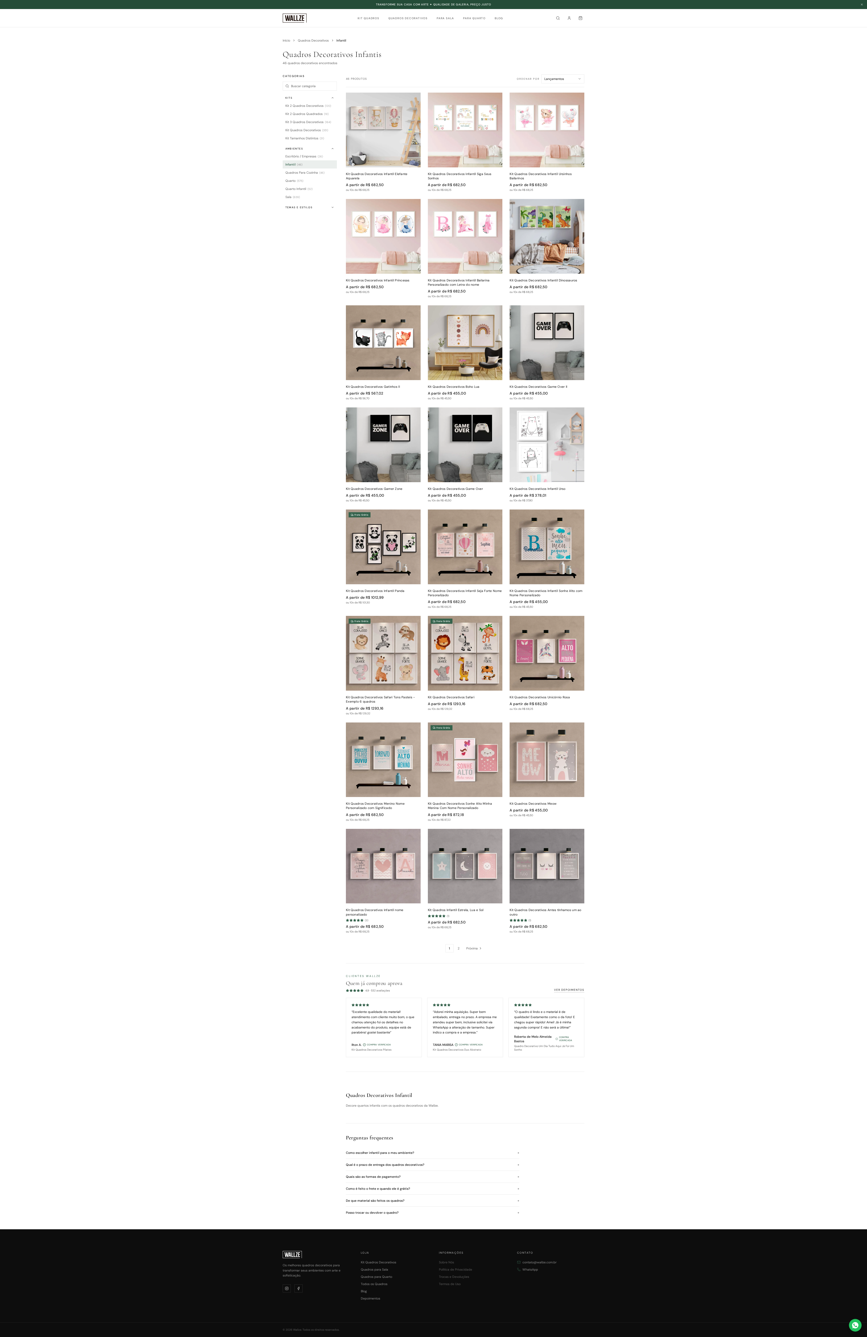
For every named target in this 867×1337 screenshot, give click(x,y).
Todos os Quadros (374, 1284)
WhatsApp (530, 1269)
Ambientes (294, 148)
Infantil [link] (341, 40)
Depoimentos (370, 1298)
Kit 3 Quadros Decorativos (308, 122)
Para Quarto (474, 18)
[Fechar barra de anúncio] (861, 4)
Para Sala (445, 18)
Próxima (472, 948)
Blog (499, 18)
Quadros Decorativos (408, 18)
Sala (292, 197)
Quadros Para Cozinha (304, 173)
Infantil (294, 164)
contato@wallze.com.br (539, 1262)
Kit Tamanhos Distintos (304, 138)
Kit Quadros (368, 18)
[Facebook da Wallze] (298, 1288)
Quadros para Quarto (376, 1277)
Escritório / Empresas (304, 156)
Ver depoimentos (569, 990)
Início (286, 40)
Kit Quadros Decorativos (306, 130)
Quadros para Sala (374, 1269)
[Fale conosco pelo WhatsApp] (855, 1325)
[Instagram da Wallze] (287, 1288)
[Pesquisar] (558, 18)
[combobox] (562, 78)
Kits (288, 97)
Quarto (294, 181)
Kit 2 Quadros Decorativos (308, 106)
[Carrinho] (580, 18)
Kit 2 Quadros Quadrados (307, 114)
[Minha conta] (569, 18)
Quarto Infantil (298, 189)
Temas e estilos (298, 207)
